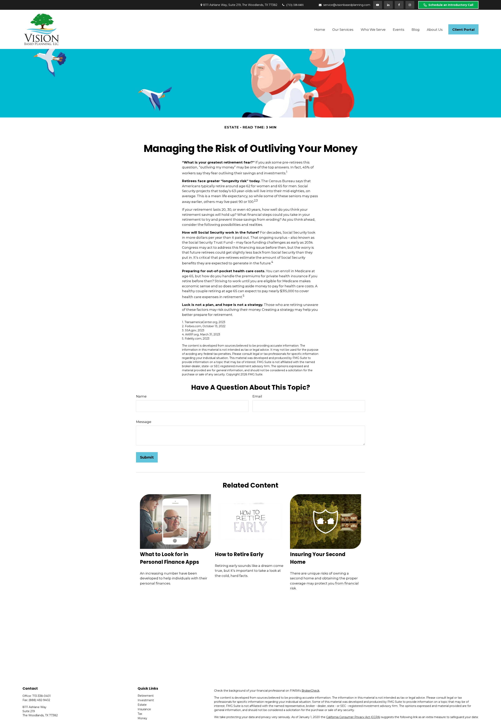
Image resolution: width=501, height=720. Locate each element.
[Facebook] (399, 5)
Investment (146, 700)
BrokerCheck (310, 690)
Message (143, 422)
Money (142, 718)
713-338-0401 (41, 696)
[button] (320, 29)
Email (257, 396)
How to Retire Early (239, 554)
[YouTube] (377, 5)
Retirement (146, 695)
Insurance (144, 709)
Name (141, 396)
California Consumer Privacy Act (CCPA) (353, 717)
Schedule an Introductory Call (450, 5)
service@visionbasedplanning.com (346, 5)
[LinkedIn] (388, 5)
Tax (140, 713)
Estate (142, 704)
